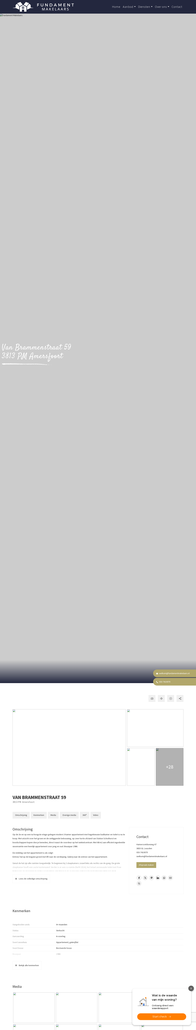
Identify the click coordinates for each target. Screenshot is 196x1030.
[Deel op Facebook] (138, 877)
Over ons (161, 7)
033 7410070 (164, 681)
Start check (160, 1016)
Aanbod (128, 7)
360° (85, 815)
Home (116, 7)
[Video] (170, 698)
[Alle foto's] (152, 698)
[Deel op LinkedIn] (157, 877)
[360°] (161, 698)
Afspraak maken (146, 865)
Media (53, 815)
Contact (177, 7)
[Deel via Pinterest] (151, 877)
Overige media (69, 815)
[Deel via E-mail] (170, 877)
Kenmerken (39, 815)
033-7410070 (142, 852)
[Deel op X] (145, 877)
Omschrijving (21, 815)
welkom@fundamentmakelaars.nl (174, 673)
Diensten (144, 7)
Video (95, 815)
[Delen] (180, 698)
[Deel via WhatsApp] (164, 877)
